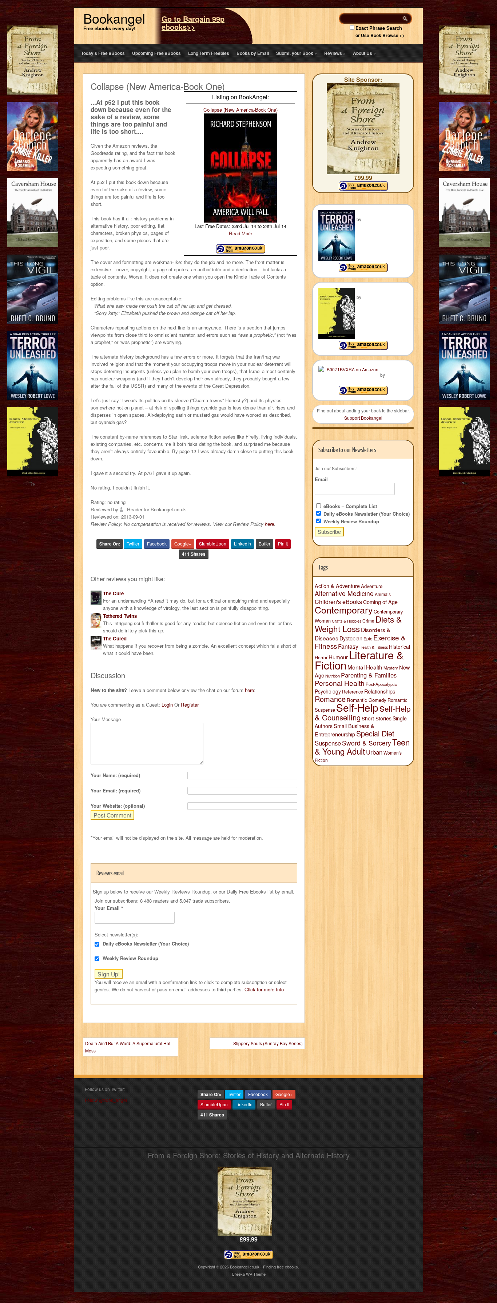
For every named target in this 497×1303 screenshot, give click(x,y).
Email (321, 479)
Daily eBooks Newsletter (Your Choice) (145, 943)
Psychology (328, 691)
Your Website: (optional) (118, 805)
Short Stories (376, 718)
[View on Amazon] (363, 270)
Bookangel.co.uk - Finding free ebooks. (264, 1267)
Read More (240, 233)
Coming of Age (380, 601)
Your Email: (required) (115, 790)
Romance (330, 699)
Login (167, 704)
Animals (383, 594)
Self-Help (357, 707)
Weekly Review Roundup (129, 958)
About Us (364, 53)
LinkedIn (242, 543)
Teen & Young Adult (362, 746)
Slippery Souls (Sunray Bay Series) (268, 1043)
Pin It (283, 543)
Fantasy (348, 646)
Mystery (390, 668)
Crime (368, 620)
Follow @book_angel (106, 1100)
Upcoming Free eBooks (156, 53)
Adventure (371, 586)
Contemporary (344, 609)
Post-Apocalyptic (381, 684)
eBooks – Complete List (349, 506)
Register (190, 704)
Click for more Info (264, 989)
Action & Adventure (337, 585)
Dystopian (350, 638)
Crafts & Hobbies (346, 621)
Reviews (335, 53)
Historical (399, 646)
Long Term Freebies (208, 53)
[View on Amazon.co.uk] (240, 251)
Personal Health (340, 683)
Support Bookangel (363, 418)
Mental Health (364, 667)
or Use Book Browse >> (380, 35)
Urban (374, 752)
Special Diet (375, 733)
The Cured (115, 638)
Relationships (379, 691)
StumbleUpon (212, 543)
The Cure (113, 593)
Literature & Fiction (359, 659)
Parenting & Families (369, 675)
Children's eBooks (338, 601)
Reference (352, 691)
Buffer (264, 543)
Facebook (157, 543)
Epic (367, 638)
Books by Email (252, 53)
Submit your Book (296, 53)
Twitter (133, 543)
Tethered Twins (120, 615)
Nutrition (332, 676)
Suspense (328, 743)
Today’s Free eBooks (103, 53)
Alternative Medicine (344, 593)
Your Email (109, 907)
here (269, 523)
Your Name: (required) (115, 775)
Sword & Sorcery (366, 742)
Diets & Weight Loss (358, 623)
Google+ (182, 543)
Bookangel (114, 18)
